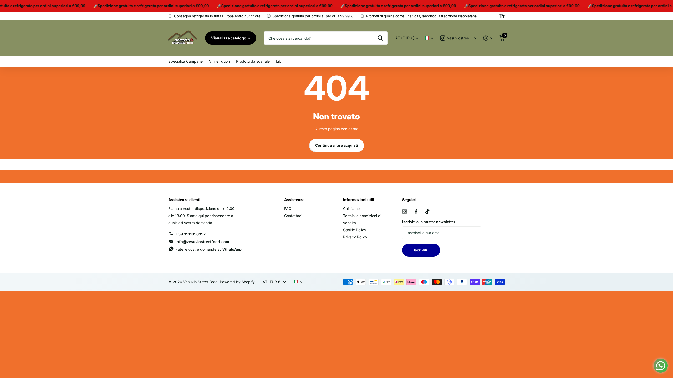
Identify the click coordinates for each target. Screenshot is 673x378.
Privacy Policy (355, 237)
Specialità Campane (185, 61)
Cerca (380, 38)
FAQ (288, 208)
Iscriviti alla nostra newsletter (428, 221)
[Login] (488, 38)
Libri (279, 61)
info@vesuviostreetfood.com (202, 241)
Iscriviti (421, 250)
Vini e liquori (219, 61)
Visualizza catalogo (229, 38)
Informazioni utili (358, 199)
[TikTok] (427, 211)
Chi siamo (351, 208)
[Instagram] (404, 211)
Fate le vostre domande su (209, 249)
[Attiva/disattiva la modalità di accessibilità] (502, 16)
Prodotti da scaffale (253, 61)
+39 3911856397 (191, 234)
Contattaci (293, 215)
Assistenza (294, 199)
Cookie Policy (354, 230)
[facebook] (416, 211)
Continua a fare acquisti (336, 145)
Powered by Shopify (237, 282)
